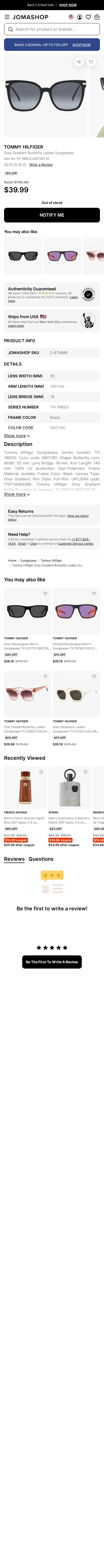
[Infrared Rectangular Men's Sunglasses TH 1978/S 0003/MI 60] (94, 593)
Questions (41, 859)
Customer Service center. (76, 543)
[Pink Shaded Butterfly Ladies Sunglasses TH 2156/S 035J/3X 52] (45, 676)
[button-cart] (97, 17)
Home (12, 560)
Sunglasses (28, 560)
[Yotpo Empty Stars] (15, 164)
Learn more (16, 325)
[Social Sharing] (79, 62)
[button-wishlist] (88, 17)
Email (22, 543)
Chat (33, 543)
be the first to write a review (52, 962)
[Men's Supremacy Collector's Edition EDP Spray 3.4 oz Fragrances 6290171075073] (85, 772)
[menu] (7, 17)
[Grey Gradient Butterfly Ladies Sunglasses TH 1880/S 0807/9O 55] (91, 62)
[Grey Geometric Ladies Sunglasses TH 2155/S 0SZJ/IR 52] (94, 676)
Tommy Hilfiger (51, 560)
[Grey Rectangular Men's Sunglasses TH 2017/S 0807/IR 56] (45, 593)
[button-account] (80, 17)
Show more (15, 494)
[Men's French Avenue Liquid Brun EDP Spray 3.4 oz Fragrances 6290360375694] (41, 772)
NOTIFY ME (52, 215)
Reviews (14, 859)
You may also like (20, 231)
